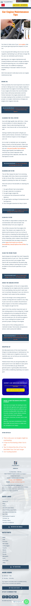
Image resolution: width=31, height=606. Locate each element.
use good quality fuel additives (16, 148)
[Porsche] (15, 542)
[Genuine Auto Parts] (15, 508)
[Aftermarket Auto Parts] (15, 510)
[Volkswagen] (15, 546)
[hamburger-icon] (3, 5)
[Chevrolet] (15, 561)
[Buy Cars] (15, 514)
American (12, 417)
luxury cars (24, 417)
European (6, 417)
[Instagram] (3, 596)
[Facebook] (13, 596)
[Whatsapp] (26, 601)
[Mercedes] (15, 544)
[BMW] (15, 537)
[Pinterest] (16, 596)
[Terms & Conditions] (15, 523)
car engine (22, 44)
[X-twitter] (6, 596)
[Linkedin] (10, 596)
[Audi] (15, 540)
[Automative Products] (15, 516)
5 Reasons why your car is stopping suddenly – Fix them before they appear (16, 109)
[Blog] (15, 504)
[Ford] (15, 558)
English (20, 1)
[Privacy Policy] (15, 520)
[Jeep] (15, 563)
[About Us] (15, 502)
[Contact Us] (15, 518)
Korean (18, 417)
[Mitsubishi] (15, 556)
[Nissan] (15, 550)
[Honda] (15, 554)
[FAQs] (15, 506)
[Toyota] (15, 548)
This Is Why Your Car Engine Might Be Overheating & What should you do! (15, 337)
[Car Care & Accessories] (15, 512)
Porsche (6, 413)
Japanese (19, 415)
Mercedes (20, 411)
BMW (15, 411)
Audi (25, 411)
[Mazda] (15, 552)
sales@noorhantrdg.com (17, 482)
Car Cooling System (10, 452)
